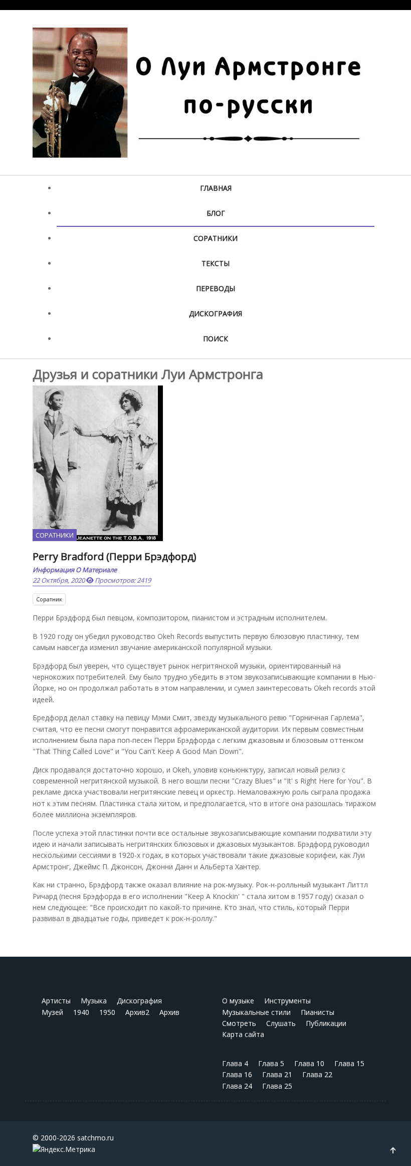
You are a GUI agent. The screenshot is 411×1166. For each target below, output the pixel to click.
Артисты (56, 1000)
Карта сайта (243, 1034)
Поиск (215, 338)
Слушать (281, 1023)
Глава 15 (349, 1063)
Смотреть (239, 1023)
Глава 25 (277, 1086)
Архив (169, 1012)
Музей (52, 1012)
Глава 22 (317, 1074)
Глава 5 (271, 1063)
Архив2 (137, 1012)
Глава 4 (235, 1063)
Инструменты (287, 1000)
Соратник (49, 599)
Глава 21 (277, 1074)
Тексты (215, 263)
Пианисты (317, 1012)
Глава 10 (309, 1063)
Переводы (215, 288)
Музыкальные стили (256, 1012)
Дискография (215, 313)
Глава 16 (237, 1074)
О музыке (238, 1000)
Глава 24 (237, 1086)
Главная (216, 188)
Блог (216, 213)
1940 (81, 1012)
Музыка (94, 1000)
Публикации (326, 1023)
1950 (107, 1012)
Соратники (215, 238)
